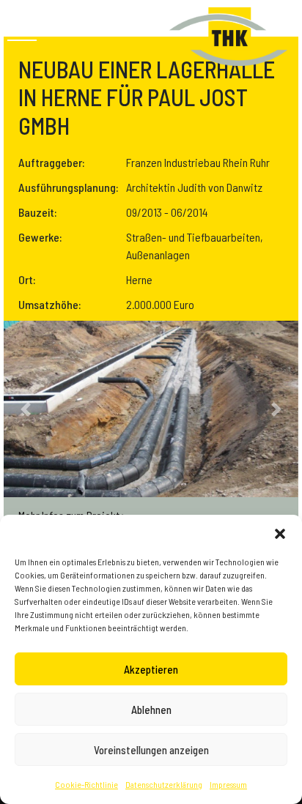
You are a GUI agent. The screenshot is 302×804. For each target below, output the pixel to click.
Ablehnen (151, 709)
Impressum (228, 784)
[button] (280, 533)
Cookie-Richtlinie (86, 784)
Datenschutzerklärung (163, 784)
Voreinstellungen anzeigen (151, 749)
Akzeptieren (151, 669)
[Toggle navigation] (22, 33)
